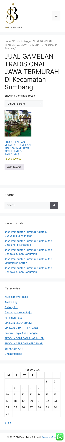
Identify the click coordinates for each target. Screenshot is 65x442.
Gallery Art (11, 307)
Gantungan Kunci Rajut (18, 312)
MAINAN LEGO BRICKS (18, 322)
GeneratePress (50, 437)
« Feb (8, 422)
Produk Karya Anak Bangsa (21, 333)
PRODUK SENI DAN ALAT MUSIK (24, 338)
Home (8, 41)
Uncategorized (13, 353)
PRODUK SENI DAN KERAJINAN (24, 343)
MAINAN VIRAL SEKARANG (21, 327)
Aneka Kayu (12, 302)
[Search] (54, 205)
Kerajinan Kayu (14, 317)
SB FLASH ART (14, 348)
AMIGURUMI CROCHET (19, 297)
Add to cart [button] (14, 167)
